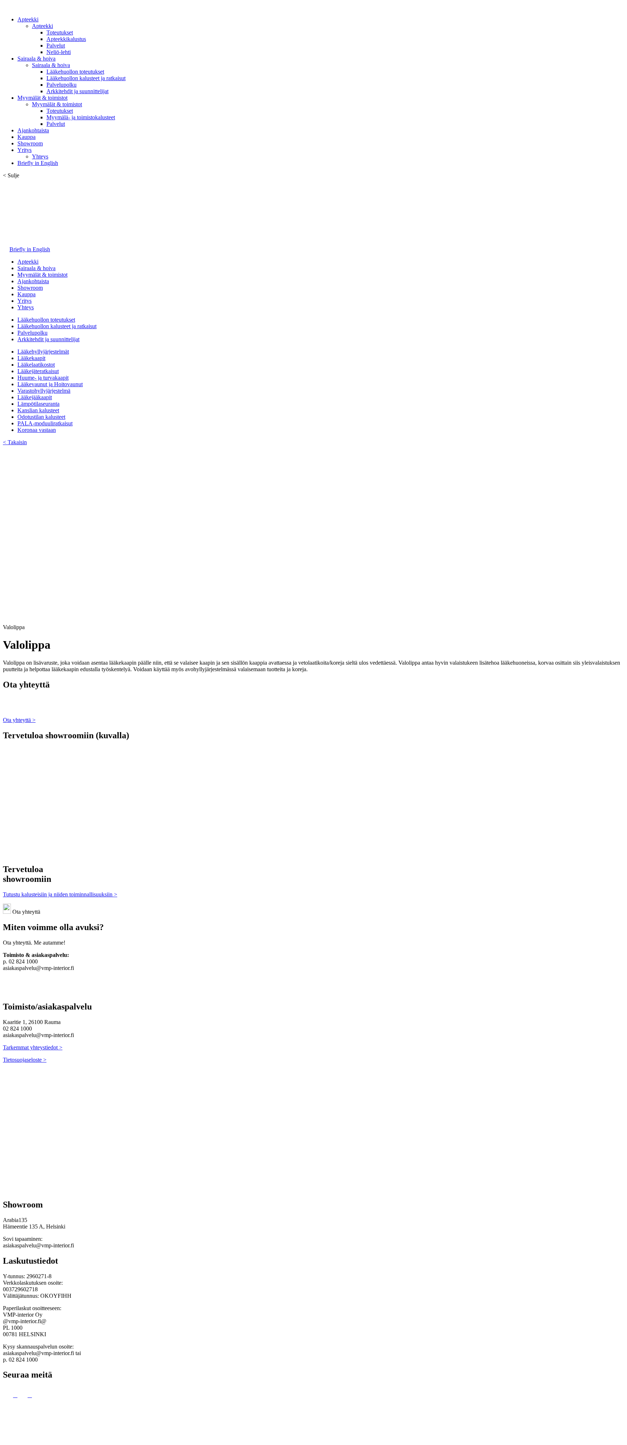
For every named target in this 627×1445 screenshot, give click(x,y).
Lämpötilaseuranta (38, 404)
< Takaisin (15, 442)
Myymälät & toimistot (42, 98)
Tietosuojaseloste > (24, 1060)
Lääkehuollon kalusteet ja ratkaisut (86, 78)
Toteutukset (59, 32)
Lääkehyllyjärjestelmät (43, 351)
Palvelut (55, 45)
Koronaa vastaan (36, 430)
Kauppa (26, 137)
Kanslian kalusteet (38, 410)
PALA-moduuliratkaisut (45, 423)
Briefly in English (37, 163)
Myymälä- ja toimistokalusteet (80, 117)
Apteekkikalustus (66, 39)
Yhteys (40, 156)
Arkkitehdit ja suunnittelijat (77, 91)
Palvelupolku (61, 85)
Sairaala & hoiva (36, 58)
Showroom (30, 143)
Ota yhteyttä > (19, 720)
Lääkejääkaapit (34, 397)
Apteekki (27, 19)
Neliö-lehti (58, 52)
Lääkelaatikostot (36, 365)
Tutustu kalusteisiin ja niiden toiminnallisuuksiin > (60, 894)
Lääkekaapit (31, 358)
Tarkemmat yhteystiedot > (32, 1047)
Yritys (24, 150)
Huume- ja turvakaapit (43, 378)
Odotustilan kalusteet (41, 417)
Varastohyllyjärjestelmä (43, 391)
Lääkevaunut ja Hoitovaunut (50, 384)
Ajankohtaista (33, 130)
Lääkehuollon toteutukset (75, 72)
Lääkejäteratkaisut (38, 371)
